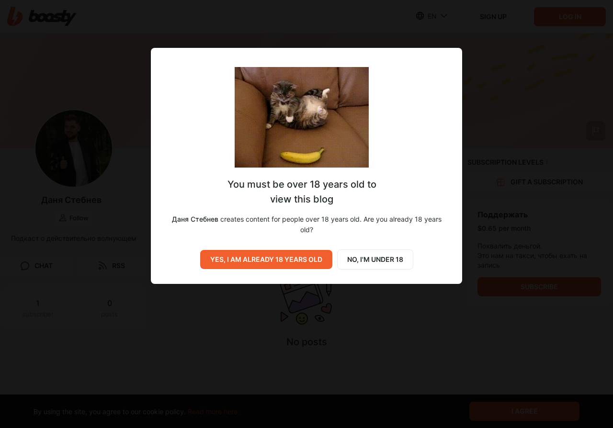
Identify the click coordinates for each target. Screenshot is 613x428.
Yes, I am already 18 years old (266, 259)
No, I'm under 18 (375, 259)
